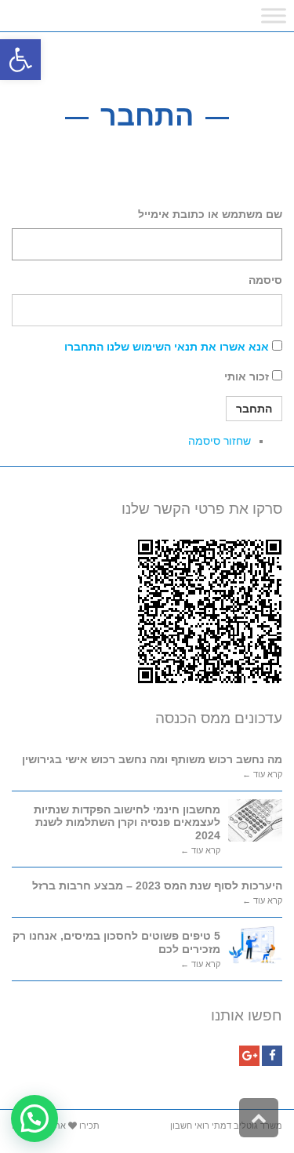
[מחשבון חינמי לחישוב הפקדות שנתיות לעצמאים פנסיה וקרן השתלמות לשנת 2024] (255, 820)
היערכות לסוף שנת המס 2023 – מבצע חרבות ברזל (157, 885)
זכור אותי (246, 376)
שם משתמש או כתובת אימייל (210, 214)
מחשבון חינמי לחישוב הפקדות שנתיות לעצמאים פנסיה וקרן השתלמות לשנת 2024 (127, 822)
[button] (20, 59)
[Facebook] (272, 1056)
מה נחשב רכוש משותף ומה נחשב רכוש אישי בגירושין (152, 759)
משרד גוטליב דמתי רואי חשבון (226, 1125)
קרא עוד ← (262, 774)
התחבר (254, 408)
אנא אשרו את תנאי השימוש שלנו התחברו (166, 346)
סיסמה (265, 280)
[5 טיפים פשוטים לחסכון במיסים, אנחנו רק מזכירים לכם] (255, 945)
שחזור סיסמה (219, 441)
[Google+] (249, 1056)
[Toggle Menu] (273, 15)
